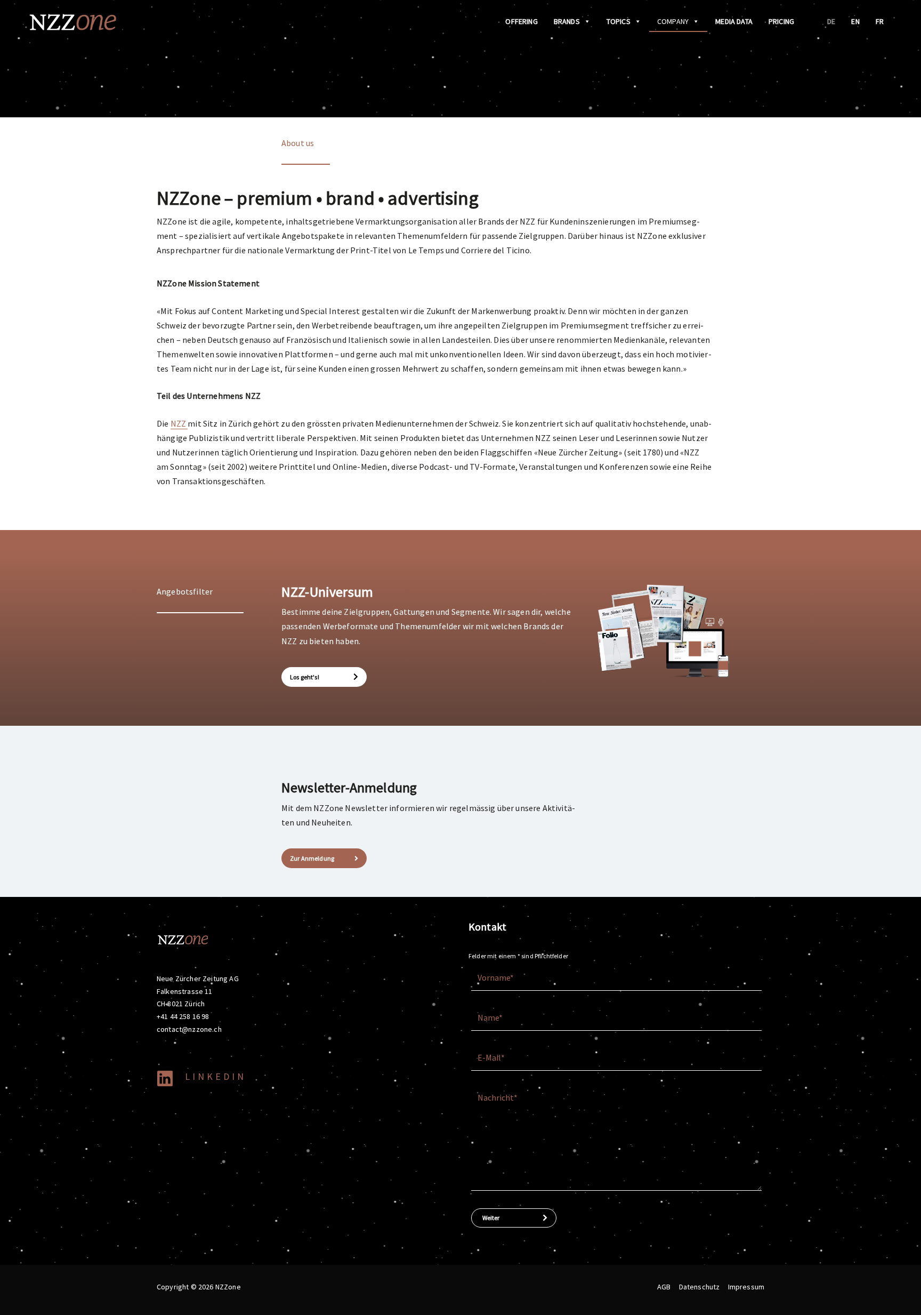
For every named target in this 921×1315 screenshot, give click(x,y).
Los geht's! (304, 677)
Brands (567, 21)
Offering (521, 21)
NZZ (179, 423)
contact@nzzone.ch (189, 1029)
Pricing (781, 21)
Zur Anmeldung (312, 858)
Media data (734, 21)
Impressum (746, 1287)
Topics (619, 21)
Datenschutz (699, 1287)
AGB (663, 1287)
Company (673, 21)
